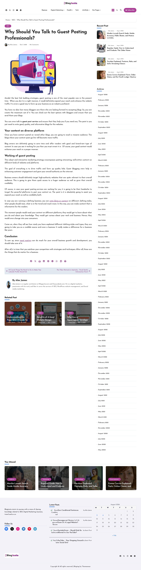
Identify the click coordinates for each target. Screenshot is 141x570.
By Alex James (12, 44)
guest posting (25, 241)
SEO (8, 26)
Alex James (21, 280)
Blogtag (76, 566)
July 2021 (101, 401)
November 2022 (104, 313)
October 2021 (103, 384)
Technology (46, 479)
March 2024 (102, 226)
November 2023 (104, 247)
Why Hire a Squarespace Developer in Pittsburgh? (78, 320)
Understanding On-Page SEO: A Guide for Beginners (17, 320)
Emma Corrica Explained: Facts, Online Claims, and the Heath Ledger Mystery (120, 486)
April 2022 (102, 351)
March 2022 (102, 357)
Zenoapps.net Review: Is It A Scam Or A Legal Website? (68, 521)
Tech (76, 10)
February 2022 (103, 362)
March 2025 (102, 160)
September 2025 (104, 127)
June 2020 (102, 444)
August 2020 (103, 433)
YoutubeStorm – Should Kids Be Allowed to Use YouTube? (70, 531)
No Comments (34, 44)
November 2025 (104, 116)
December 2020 (104, 428)
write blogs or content (58, 201)
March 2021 (102, 417)
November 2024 (104, 182)
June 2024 (102, 209)
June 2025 (102, 144)
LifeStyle (85, 10)
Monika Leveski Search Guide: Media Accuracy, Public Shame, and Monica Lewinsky (120, 36)
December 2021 (103, 373)
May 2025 (102, 149)
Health (69, 10)
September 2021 (104, 390)
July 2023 (101, 269)
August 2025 (102, 133)
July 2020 (101, 439)
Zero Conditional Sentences (68, 510)
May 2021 (101, 411)
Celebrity (11, 479)
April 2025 (102, 155)
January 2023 (103, 302)
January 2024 (103, 237)
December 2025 (104, 111)
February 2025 (103, 165)
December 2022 (104, 308)
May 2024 (102, 215)
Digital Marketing (57, 10)
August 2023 (102, 264)
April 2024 (102, 220)
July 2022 (101, 335)
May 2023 (101, 280)
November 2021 (103, 379)
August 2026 (102, 94)
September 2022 (104, 324)
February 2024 (103, 231)
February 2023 (103, 297)
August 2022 (102, 329)
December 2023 (104, 242)
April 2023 (102, 286)
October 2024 (103, 187)
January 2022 (103, 368)
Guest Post (41, 322)
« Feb (114, 535)
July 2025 (101, 138)
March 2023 (102, 291)
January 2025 (103, 171)
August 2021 (102, 395)
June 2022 (102, 340)
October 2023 (103, 253)
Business (44, 10)
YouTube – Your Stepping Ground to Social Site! (70, 541)
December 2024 (104, 176)
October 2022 (103, 319)
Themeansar (86, 566)
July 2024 (101, 204)
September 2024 (104, 193)
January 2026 (103, 105)
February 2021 (103, 422)
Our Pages (95, 10)
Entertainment (114, 479)
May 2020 (102, 450)
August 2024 (102, 198)
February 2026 (103, 100)
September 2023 (104, 258)
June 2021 (101, 406)
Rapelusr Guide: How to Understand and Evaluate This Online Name (52, 486)
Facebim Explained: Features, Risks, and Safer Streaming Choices (86, 486)
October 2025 (103, 122)
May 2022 (102, 346)
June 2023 (101, 275)
